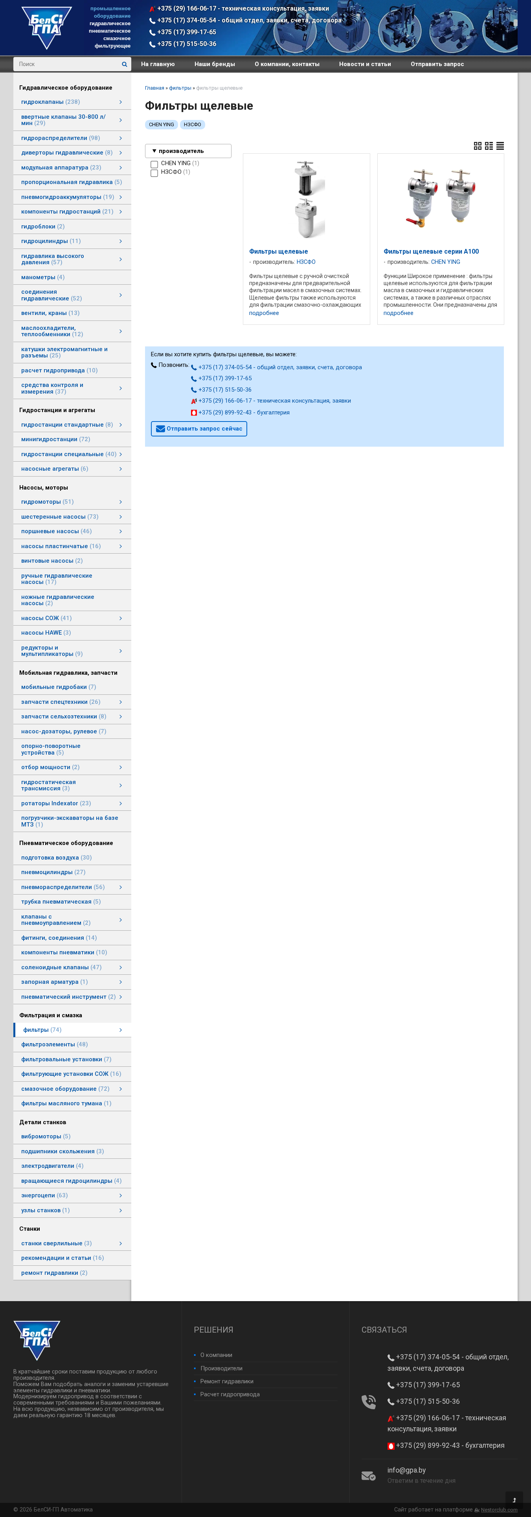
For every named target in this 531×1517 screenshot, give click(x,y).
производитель (181, 151)
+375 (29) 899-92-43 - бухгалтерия (243, 412)
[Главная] (46, 48)
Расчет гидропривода (230, 1394)
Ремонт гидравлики (227, 1381)
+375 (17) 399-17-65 (186, 32)
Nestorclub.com (499, 1510)
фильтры (180, 88)
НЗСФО (192, 124)
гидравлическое (110, 23)
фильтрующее (112, 46)
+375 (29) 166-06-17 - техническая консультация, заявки (242, 8)
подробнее (264, 313)
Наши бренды (215, 64)
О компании (216, 1355)
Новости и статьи (365, 64)
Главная (154, 88)
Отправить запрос (437, 64)
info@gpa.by (407, 1470)
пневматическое (109, 31)
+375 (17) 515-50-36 (186, 44)
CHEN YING (161, 124)
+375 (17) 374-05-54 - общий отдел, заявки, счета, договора (249, 20)
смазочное (116, 38)
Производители (221, 1368)
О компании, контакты (287, 64)
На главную (158, 64)
